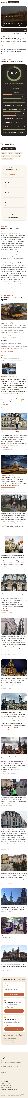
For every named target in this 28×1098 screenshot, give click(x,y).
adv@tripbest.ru (14, 1066)
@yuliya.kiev (3, 911)
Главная (3, 33)
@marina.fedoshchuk (6, 773)
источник (12, 449)
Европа (13, 33)
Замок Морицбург (16, 156)
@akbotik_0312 (4, 805)
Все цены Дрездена (10, 174)
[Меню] (25, 2)
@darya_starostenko (5, 654)
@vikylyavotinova (5, 731)
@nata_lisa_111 (4, 531)
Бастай (10, 153)
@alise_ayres (4, 883)
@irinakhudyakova (5, 449)
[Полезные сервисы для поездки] (14, 464)
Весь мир (8, 33)
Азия (2, 1076)
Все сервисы (8, 1042)
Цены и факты (21, 49)
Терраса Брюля (5, 156)
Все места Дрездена (9, 148)
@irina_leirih (4, 970)
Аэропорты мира (5, 1083)
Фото (3, 51)
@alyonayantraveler (5, 407)
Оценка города (11, 49)
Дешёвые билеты (13, 2)
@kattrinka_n (4, 612)
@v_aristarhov (4, 849)
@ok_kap (3, 568)
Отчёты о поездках (6, 1085)
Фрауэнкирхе (18, 153)
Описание (10, 51)
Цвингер (4, 153)
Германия (19, 33)
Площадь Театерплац (7, 158)
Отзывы (4, 53)
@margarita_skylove (5, 940)
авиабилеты (4, 479)
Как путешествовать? (6, 1087)
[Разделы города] (25, 30)
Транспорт (18, 51)
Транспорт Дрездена (7, 351)
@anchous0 (3, 688)
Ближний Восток (5, 1078)
